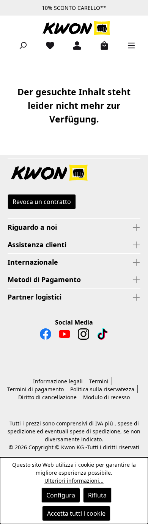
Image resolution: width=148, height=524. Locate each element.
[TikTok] (102, 336)
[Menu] (128, 45)
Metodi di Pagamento (44, 279)
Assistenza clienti (37, 244)
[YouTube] (64, 336)
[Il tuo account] (74, 45)
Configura (60, 495)
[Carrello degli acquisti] (101, 45)
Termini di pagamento (35, 389)
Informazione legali (58, 381)
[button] (74, 173)
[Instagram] (83, 336)
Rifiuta (97, 495)
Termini (99, 381)
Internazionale (33, 262)
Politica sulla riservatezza (102, 389)
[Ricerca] (20, 45)
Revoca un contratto (42, 202)
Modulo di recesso (106, 397)
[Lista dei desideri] (47, 45)
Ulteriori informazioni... (74, 480)
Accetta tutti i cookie (76, 513)
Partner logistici (34, 296)
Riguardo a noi (32, 227)
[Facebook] (45, 336)
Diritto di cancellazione (47, 397)
